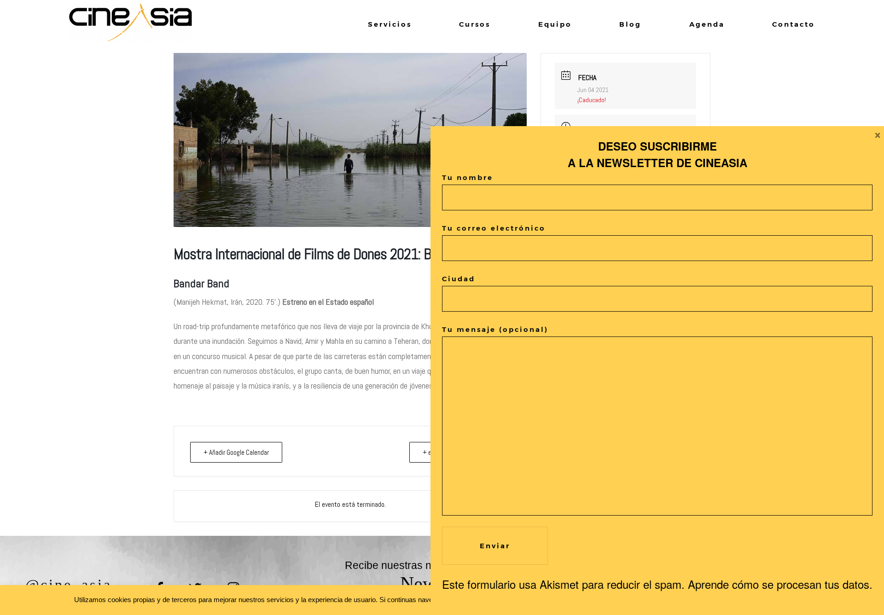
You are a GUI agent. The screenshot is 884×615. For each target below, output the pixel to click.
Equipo (555, 24)
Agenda (707, 24)
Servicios (390, 24)
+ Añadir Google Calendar (236, 452)
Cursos (474, 24)
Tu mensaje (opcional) (495, 329)
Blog (630, 24)
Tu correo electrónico (494, 228)
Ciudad (458, 278)
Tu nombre (467, 177)
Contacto (793, 24)
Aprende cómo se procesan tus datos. (780, 584)
